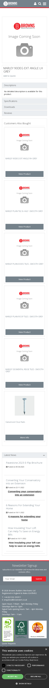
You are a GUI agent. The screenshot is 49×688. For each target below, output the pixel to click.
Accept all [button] (13, 676)
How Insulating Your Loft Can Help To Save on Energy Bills (24, 531)
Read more (34, 660)
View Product (25, 174)
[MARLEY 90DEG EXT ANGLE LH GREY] (24, 40)
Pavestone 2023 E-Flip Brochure (24, 462)
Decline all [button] (36, 676)
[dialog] (24, 667)
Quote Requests (9, 643)
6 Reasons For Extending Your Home (23, 506)
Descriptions (10, 85)
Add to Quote (9, 75)
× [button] (46, 649)
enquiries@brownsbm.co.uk (15, 600)
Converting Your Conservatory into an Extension (23, 481)
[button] (24, 683)
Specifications (10, 101)
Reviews (8, 113)
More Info (24, 437)
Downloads (9, 107)
